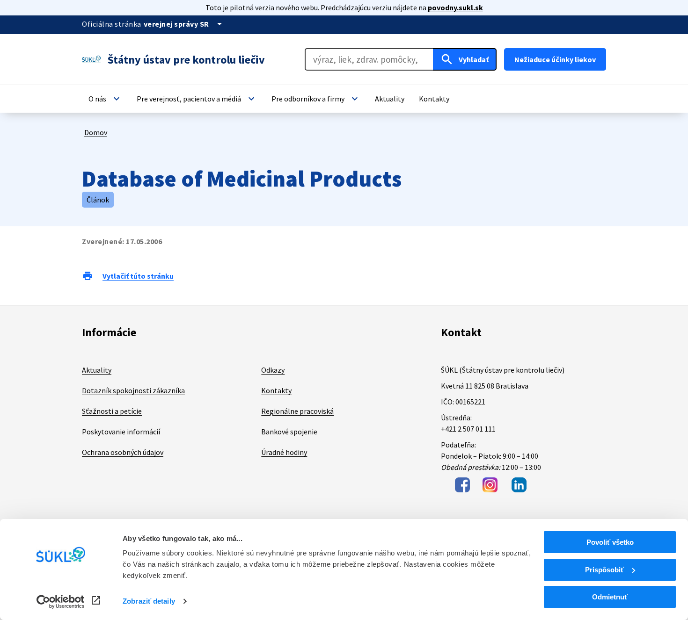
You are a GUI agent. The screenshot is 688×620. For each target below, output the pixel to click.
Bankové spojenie (289, 431)
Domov (95, 132)
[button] (105, 98)
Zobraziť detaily (149, 601)
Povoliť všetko (610, 542)
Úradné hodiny (284, 452)
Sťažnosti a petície (112, 411)
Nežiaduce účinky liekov (555, 59)
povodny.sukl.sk (455, 7)
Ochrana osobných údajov (122, 452)
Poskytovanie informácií (121, 431)
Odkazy (273, 370)
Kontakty (276, 390)
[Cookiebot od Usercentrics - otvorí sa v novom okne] (61, 602)
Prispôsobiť (604, 570)
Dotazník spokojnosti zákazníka (133, 390)
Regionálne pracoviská (297, 411)
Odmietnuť (610, 597)
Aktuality (96, 370)
